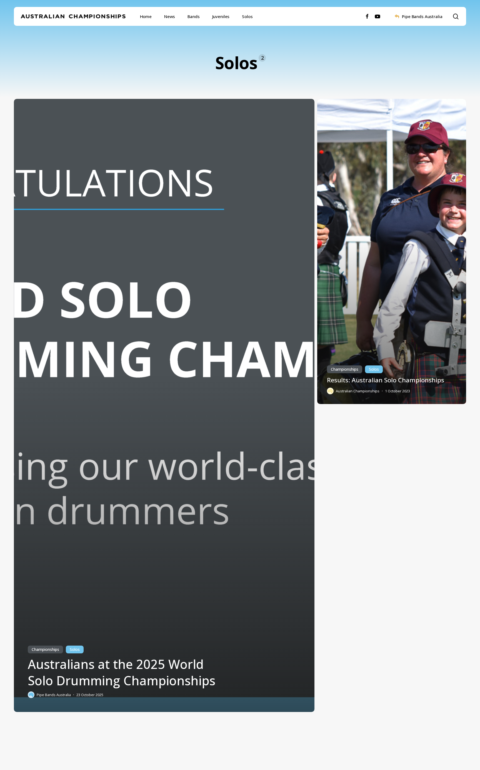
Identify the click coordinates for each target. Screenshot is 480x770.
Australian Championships (74, 16)
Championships (45, 649)
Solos (75, 649)
